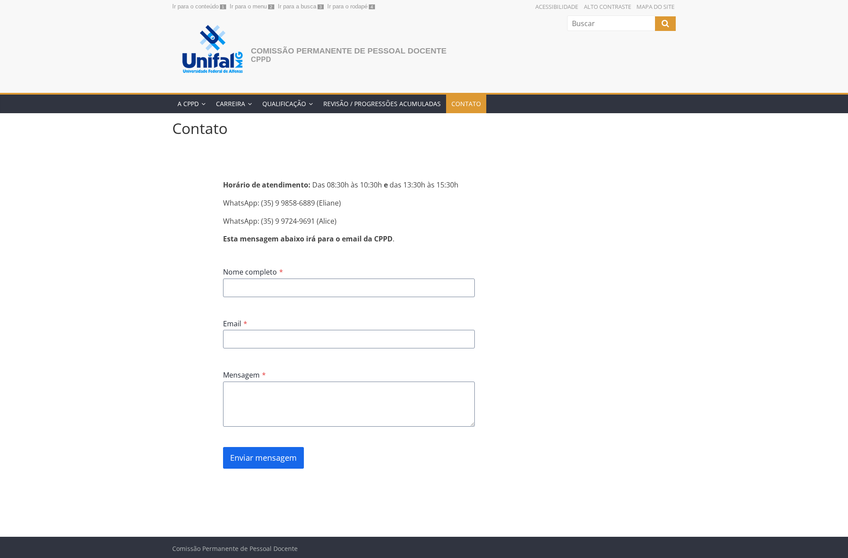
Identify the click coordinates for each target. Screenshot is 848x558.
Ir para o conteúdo (195, 6)
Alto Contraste (607, 7)
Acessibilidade (556, 7)
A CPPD (188, 103)
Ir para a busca (297, 6)
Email (235, 324)
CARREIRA (230, 103)
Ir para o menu (248, 6)
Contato (466, 103)
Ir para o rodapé (347, 6)
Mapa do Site (655, 7)
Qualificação (284, 103)
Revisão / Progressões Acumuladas (382, 103)
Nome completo (253, 272)
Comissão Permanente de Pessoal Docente (349, 50)
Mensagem (244, 375)
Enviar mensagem (263, 457)
